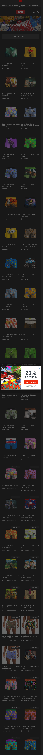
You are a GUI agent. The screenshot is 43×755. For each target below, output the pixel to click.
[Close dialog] (39, 367)
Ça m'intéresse (31, 382)
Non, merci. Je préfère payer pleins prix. (30, 386)
